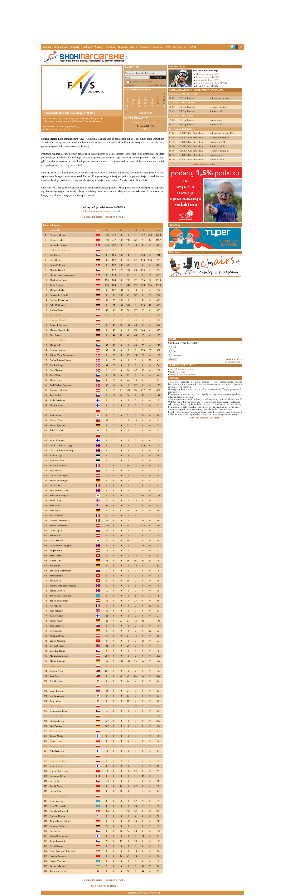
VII (143, 230)
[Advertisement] (142, 22)
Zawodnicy (145, 46)
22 (158, 103)
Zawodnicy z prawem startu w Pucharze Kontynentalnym (72, 121)
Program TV (179, 46)
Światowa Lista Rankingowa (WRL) (62, 126)
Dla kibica (110, 46)
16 (164, 100)
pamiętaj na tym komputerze (142, 81)
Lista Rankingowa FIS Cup (58, 129)
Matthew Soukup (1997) (207, 80)
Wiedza (98, 46)
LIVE (167, 46)
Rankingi (87, 46)
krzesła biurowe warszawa (182, 374)
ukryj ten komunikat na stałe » (205, 417)
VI (135, 230)
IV (121, 230)
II (107, 230)
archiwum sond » (233, 361)
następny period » (115, 216)
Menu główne (60, 46)
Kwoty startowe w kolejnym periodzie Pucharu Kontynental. (74, 118)
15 (158, 100)
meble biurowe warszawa (182, 369)
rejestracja (129, 85)
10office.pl (154, 892)
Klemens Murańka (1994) (208, 74)
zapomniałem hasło (156, 85)
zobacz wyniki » (234, 359)
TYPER (192, 46)
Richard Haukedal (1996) (207, 77)
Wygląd (47, 46)
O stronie (123, 46)
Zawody (74, 46)
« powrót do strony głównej (103, 885)
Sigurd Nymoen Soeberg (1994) (211, 83)
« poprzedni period (92, 216)
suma (158, 230)
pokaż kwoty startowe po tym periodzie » (103, 211)
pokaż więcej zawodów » (205, 164)
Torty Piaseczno (177, 371)
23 (164, 103)
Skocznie (157, 46)
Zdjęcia (133, 46)
